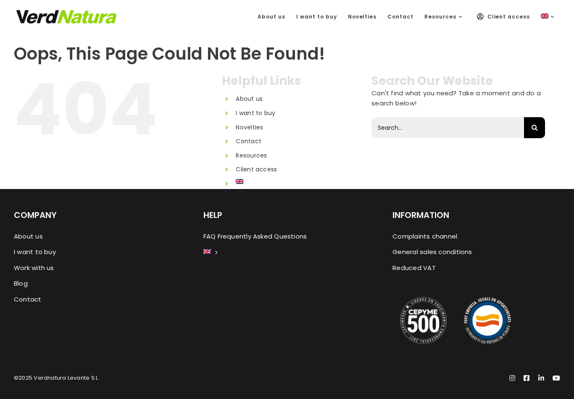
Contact (248, 141)
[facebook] (526, 378)
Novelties (249, 127)
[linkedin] (541, 378)
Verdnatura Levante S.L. (66, 378)
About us (249, 98)
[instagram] (512, 378)
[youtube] (556, 378)
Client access (256, 169)
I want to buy (255, 113)
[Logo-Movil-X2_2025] (66, 12)
